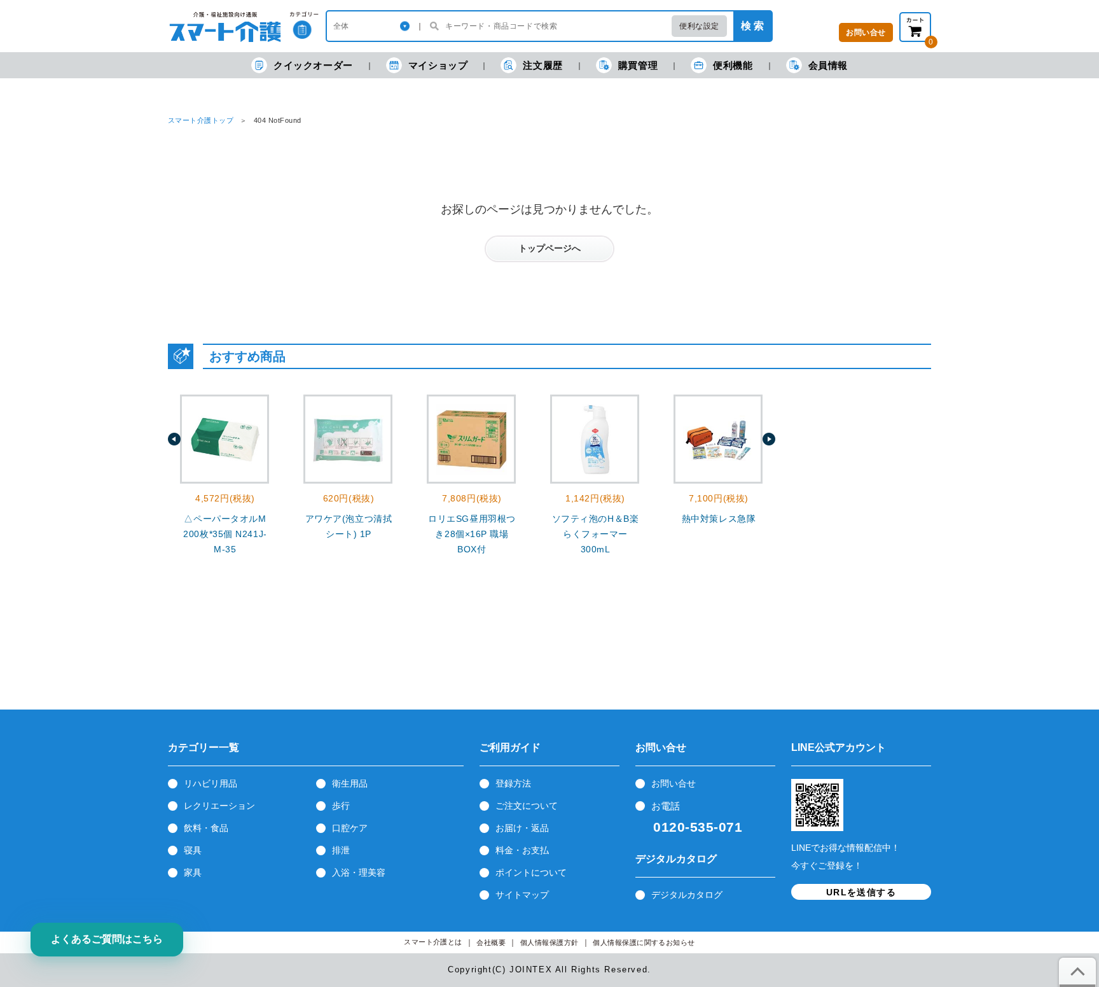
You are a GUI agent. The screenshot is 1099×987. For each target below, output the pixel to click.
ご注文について (526, 805)
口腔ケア (350, 827)
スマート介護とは (433, 942)
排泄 (341, 850)
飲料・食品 (206, 827)
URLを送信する (861, 892)
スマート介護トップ (200, 120)
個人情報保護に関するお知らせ (644, 942)
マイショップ (438, 65)
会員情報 (828, 65)
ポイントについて (531, 872)
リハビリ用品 (210, 783)
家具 (193, 872)
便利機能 (732, 65)
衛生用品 (350, 783)
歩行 (341, 805)
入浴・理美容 (358, 872)
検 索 (752, 25)
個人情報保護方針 (549, 942)
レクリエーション (219, 805)
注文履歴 (542, 65)
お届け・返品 (522, 827)
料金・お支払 (522, 850)
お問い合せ (673, 783)
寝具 (193, 850)
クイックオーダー (313, 65)
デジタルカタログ (686, 894)
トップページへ (549, 248)
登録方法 (513, 783)
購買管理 (638, 65)
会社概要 (491, 942)
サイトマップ (522, 894)
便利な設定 (699, 26)
